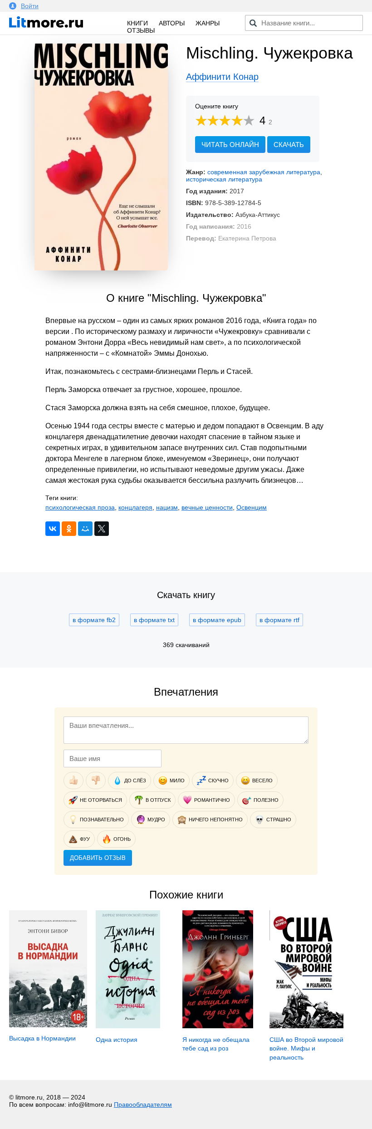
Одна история (116, 1039)
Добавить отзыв (98, 857)
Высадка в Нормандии (42, 1038)
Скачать (289, 144)
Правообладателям (143, 1104)
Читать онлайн (230, 144)
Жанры (208, 23)
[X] (101, 528)
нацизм (167, 507)
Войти (30, 6)
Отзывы (141, 30)
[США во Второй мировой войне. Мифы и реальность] (306, 1026)
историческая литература (224, 179)
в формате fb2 (94, 619)
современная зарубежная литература (263, 172)
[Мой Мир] (85, 528)
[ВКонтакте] (52, 528)
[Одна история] (128, 1026)
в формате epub (217, 619)
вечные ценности (207, 507)
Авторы (172, 23)
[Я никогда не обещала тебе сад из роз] (217, 1026)
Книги (137, 23)
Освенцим (251, 507)
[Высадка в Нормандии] (48, 1025)
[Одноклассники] (69, 528)
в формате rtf (279, 619)
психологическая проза (80, 507)
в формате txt (154, 619)
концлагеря (135, 507)
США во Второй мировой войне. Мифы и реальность (306, 1048)
